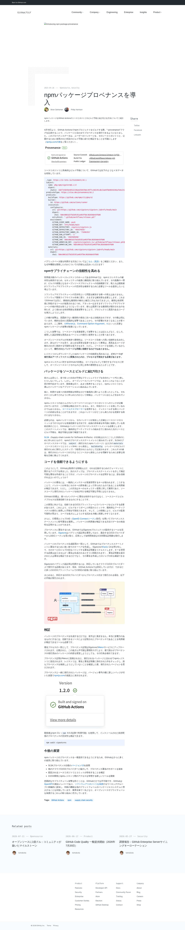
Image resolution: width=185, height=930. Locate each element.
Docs (118, 888)
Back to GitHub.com (19, 2)
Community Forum (123, 892)
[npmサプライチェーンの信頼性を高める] (101, 270)
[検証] (51, 629)
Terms (49, 925)
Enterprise (128, 12)
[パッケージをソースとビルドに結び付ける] (104, 371)
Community (77, 12)
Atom (98, 896)
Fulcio (105, 547)
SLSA (46, 437)
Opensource (65, 88)
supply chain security (84, 800)
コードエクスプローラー (73, 409)
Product (156, 12)
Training (119, 896)
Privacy (56, 925)
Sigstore (62, 532)
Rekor (101, 647)
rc (107, 323)
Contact (119, 905)
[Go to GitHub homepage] (36, 885)
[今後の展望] (60, 750)
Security (75, 88)
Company (94, 12)
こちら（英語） (93, 261)
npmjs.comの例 (53, 142)
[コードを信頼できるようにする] (89, 461)
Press (139, 901)
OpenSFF (48, 784)
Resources (79, 909)
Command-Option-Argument (90, 323)
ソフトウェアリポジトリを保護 (89, 784)
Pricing (78, 905)
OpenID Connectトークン (84, 518)
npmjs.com (59, 675)
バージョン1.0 (77, 765)
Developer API (101, 888)
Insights (143, 12)
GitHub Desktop (102, 905)
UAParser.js (69, 323)
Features (78, 888)
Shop (139, 905)
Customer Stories (82, 901)
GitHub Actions (57, 800)
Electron (99, 901)
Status (118, 901)
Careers (140, 896)
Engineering (112, 12)
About (139, 888)
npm (69, 800)
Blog (138, 892)
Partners (99, 892)
